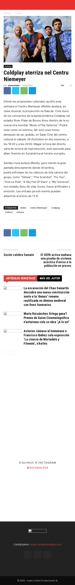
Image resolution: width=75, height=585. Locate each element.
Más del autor (50, 278)
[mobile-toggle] (6, 5)
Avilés (23, 207)
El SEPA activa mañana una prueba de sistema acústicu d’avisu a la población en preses (56, 260)
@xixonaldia (37, 467)
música (20, 212)
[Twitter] (15, 90)
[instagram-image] (12, 484)
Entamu (7, 13)
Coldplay (55, 207)
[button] (70, 5)
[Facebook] (7, 90)
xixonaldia (13, 85)
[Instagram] (37, 554)
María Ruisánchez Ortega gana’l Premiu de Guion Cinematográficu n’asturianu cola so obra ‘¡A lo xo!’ (46, 318)
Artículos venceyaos (20, 278)
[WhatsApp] (24, 90)
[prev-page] (6, 352)
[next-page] (11, 352)
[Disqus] (37, 410)
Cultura (19, 13)
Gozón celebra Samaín (19, 255)
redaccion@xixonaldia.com (45, 544)
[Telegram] (32, 90)
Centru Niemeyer (38, 207)
